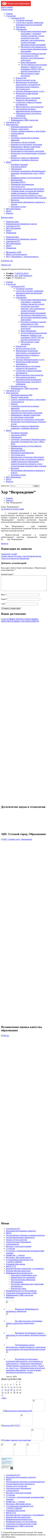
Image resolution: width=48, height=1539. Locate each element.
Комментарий (7, 574)
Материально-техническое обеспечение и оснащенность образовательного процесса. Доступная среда (28, 85)
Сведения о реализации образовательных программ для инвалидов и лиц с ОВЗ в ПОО (28, 173)
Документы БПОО (19, 167)
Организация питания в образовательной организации (28, 110)
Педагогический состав (26, 80)
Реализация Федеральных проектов (21, 1397)
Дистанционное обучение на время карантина (25, 1401)
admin (21, 509)
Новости (9, 213)
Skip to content (7, 7)
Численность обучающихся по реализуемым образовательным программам (34, 49)
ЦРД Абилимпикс (13, 209)
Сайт (3, 604)
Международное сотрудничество (29, 107)
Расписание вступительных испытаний (27, 151)
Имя (3, 595)
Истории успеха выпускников (18, 1412)
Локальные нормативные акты (24, 1441)
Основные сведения (24, 20)
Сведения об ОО (18, 18)
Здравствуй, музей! (9, 554)
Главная (9, 14)
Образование (21, 29)
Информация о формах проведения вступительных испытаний (25, 148)
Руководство (21, 78)
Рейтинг (14, 136)
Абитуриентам (12, 124)
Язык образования (28, 62)
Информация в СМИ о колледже (24, 120)
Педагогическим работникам (23, 1445)
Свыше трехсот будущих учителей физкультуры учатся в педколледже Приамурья (21, 557)
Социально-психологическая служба (21, 1459)
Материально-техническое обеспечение (27, 189)
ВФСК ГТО (11, 1432)
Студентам (10, 1414)
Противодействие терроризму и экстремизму (25, 1434)
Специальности (17, 133)
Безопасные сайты (18, 1454)
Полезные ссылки (18, 206)
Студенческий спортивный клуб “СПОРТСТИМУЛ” (19, 1426)
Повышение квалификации (22, 184)
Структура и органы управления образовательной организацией (29, 23)
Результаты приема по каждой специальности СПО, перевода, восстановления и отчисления (33, 56)
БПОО (8, 162)
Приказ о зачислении (20, 129)
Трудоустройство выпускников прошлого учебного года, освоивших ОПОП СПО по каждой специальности (34, 68)
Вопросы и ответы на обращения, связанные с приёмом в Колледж (25, 159)
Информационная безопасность (19, 1439)
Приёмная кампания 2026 (21, 127)
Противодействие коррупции (18, 1437)
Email (4, 599)
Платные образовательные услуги (30, 91)
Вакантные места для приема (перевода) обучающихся (28, 99)
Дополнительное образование (18, 1408)
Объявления (11, 233)
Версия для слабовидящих (18, 3)
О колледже (11, 16)
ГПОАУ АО (6, 265)
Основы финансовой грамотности (20, 1403)
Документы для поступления (23, 142)
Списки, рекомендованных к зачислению (28, 131)
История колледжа (18, 118)
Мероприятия (16, 180)
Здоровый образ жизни (15, 1430)
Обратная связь (12, 222)
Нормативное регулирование (23, 1443)
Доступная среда (18, 187)
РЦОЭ (8, 211)
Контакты (15, 200)
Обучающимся (17, 1448)
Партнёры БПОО (18, 182)
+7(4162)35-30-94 (21, 273)
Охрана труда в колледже (16, 1405)
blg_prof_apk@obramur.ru (21, 275)
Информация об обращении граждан (21, 224)
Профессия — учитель (15, 1421)
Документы (20, 27)
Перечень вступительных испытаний (26, 144)
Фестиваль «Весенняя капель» (18, 1423)
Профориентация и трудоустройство (26, 178)
